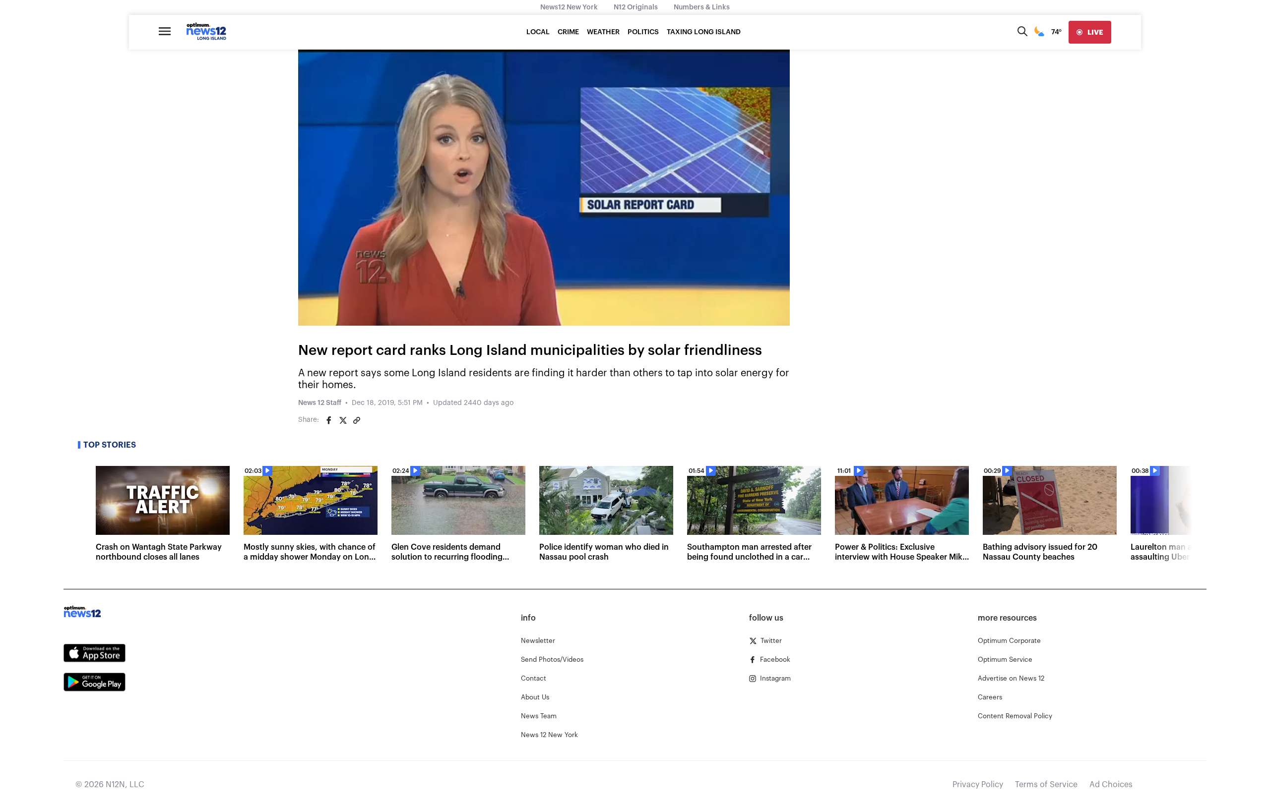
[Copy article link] (357, 420)
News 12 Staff (319, 403)
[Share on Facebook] (329, 420)
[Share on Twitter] (343, 420)
